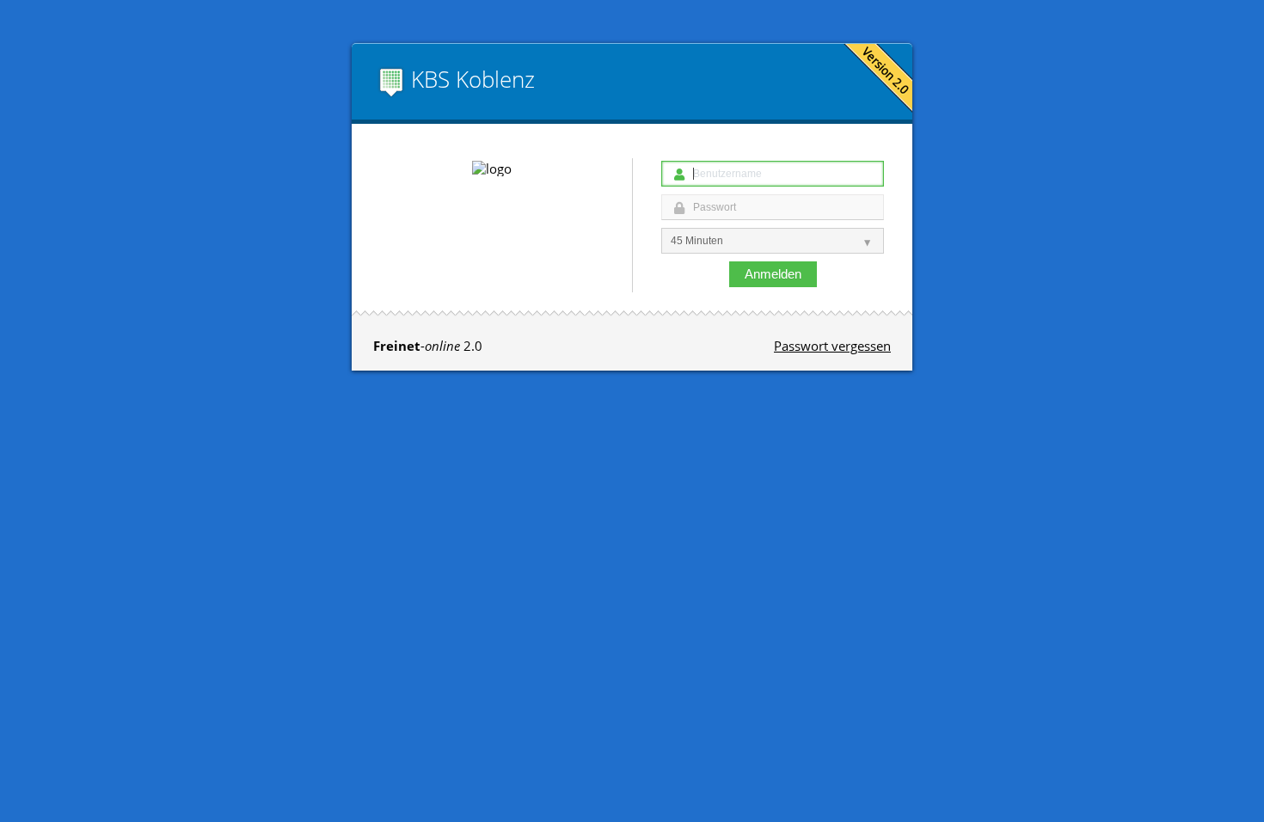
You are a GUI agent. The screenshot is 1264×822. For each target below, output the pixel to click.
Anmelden (773, 274)
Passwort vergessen (832, 345)
